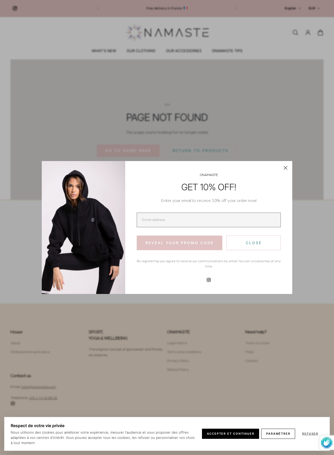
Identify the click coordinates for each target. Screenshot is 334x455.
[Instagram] (208, 279)
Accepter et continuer (230, 433)
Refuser (310, 433)
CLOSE (254, 243)
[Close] (285, 168)
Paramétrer (278, 433)
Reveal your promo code (179, 243)
